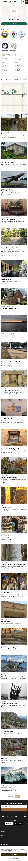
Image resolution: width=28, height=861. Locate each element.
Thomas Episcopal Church (9, 308)
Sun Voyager (5, 675)
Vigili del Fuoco (5, 621)
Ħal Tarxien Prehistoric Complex (10, 390)
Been (2, 79)
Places (3, 831)
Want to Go (8, 79)
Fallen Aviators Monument (9, 703)
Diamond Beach (6, 787)
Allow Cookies (14, 854)
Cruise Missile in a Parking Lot (10, 191)
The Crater (4, 134)
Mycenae (4, 758)
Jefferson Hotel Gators (8, 219)
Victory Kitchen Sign (7, 418)
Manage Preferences (14, 858)
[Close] (26, 847)
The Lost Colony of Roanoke (9, 248)
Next (17, 796)
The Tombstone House (7, 162)
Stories (24, 79)
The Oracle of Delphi (7, 731)
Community (4, 844)
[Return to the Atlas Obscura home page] (9, 2)
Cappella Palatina (6, 507)
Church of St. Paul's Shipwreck (10, 449)
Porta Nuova (5, 536)
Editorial (4, 835)
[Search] (23, 2)
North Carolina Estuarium (8, 335)
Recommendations (16, 79)
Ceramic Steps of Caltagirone (10, 648)
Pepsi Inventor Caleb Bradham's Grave (12, 362)
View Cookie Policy (9, 851)
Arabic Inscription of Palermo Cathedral (13, 564)
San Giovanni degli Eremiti (9, 477)
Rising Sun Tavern (6, 279)
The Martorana (5, 592)
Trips (2, 840)
